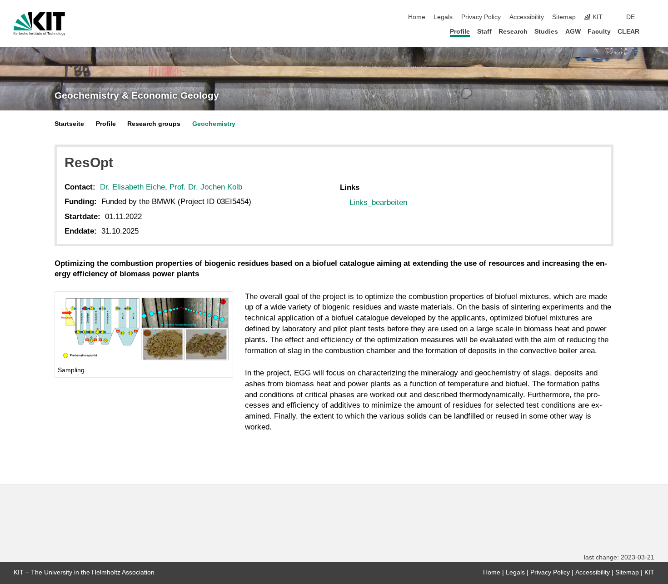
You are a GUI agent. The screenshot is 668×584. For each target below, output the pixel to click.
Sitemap (564, 17)
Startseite (69, 123)
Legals (443, 17)
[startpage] (651, 31)
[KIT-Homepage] (39, 23)
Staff (484, 31)
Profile (460, 31)
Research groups (153, 123)
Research (513, 31)
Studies (546, 31)
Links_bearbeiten (378, 202)
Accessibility (526, 17)
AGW (573, 31)
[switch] (651, 17)
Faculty (599, 31)
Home (416, 17)
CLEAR (628, 31)
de (630, 17)
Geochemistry (213, 123)
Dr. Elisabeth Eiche (132, 187)
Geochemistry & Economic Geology (137, 95)
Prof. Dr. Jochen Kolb (205, 187)
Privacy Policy (481, 17)
